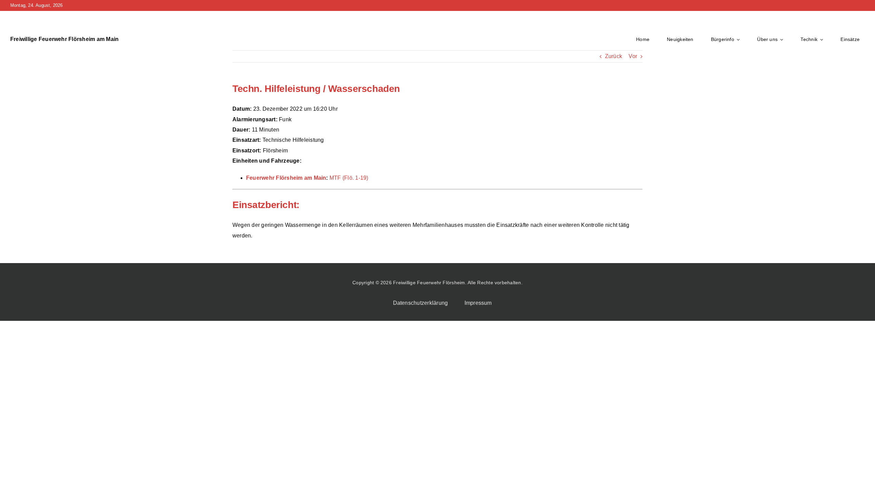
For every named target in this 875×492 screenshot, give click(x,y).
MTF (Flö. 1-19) (348, 178)
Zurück (613, 56)
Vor (633, 56)
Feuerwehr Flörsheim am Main (286, 178)
